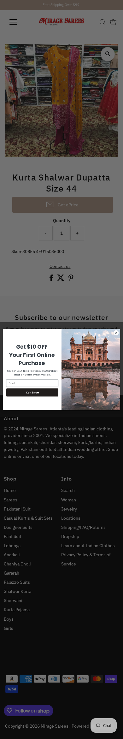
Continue (32, 392)
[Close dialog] (116, 332)
